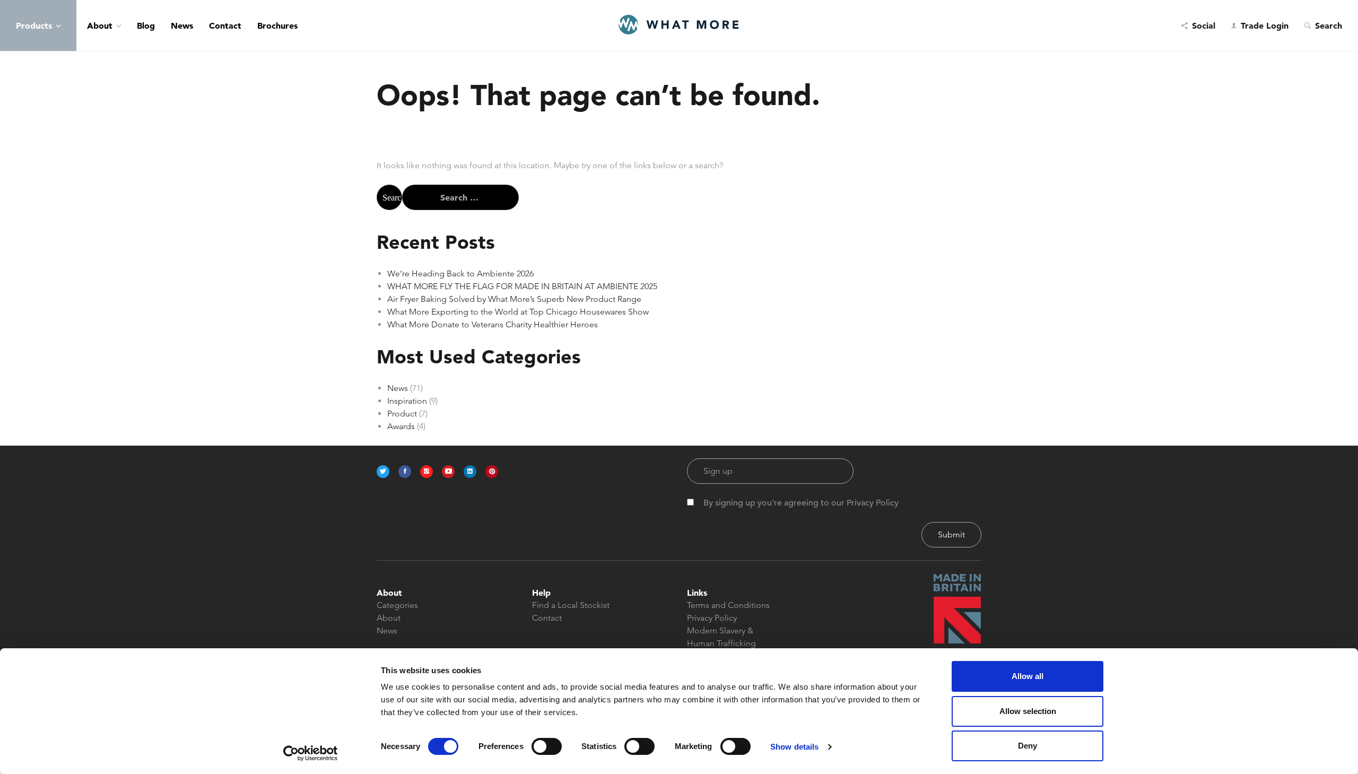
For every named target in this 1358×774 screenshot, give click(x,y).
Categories (397, 605)
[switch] (547, 746)
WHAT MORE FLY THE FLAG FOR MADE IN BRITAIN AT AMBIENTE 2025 (522, 286)
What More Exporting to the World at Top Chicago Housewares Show (518, 312)
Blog (146, 25)
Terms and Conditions (728, 605)
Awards (401, 426)
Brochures (277, 25)
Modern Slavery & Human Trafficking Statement (721, 643)
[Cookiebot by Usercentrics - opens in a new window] (310, 753)
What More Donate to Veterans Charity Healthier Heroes (492, 324)
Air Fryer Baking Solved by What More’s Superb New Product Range (514, 299)
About (99, 25)
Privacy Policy (712, 618)
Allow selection (1027, 711)
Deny (1027, 745)
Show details (794, 746)
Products (34, 25)
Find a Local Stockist (571, 605)
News (182, 25)
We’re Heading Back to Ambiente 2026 (460, 273)
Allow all (1027, 676)
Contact (225, 25)
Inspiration (407, 401)
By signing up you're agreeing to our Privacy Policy (801, 503)
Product (402, 413)
